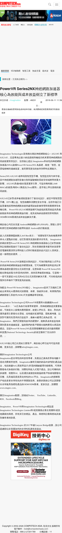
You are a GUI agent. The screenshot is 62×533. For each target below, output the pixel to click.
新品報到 (20, 79)
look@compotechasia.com (36, 528)
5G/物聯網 (15, 70)
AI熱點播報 (6, 24)
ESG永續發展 (41, 24)
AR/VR (51, 25)
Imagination (15, 100)
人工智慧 (16, 25)
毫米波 (45, 70)
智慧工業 (26, 70)
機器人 (23, 25)
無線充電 (36, 70)
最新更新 (5, 70)
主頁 (14, 79)
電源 (52, 70)
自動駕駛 (30, 25)
